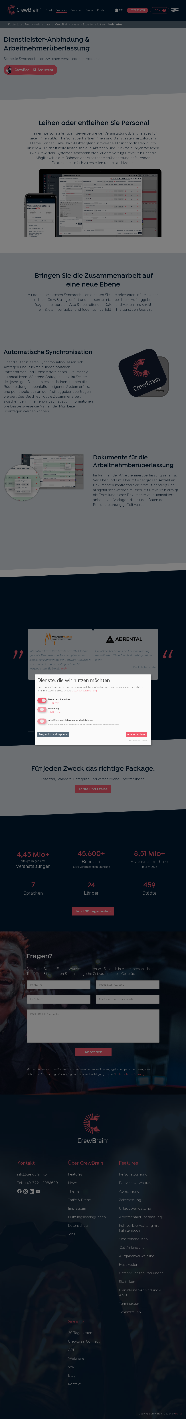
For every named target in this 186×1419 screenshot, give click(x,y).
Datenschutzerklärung (84, 691)
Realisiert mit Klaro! (138, 740)
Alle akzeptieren (136, 734)
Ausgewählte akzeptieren (53, 734)
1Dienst (53, 703)
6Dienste (54, 712)
